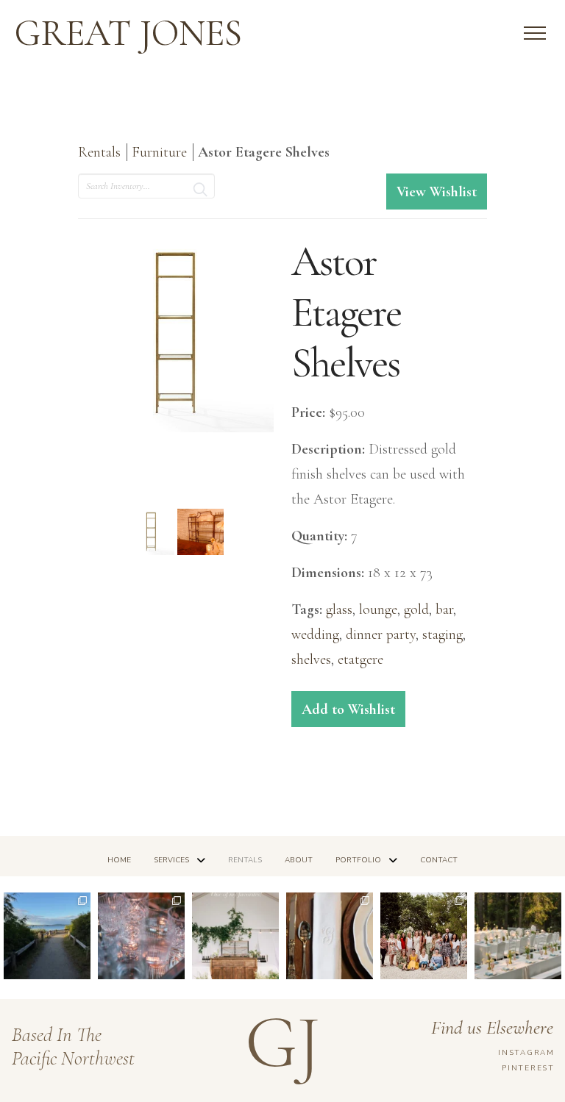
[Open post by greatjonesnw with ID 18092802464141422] (141, 935)
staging (442, 634)
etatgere (360, 659)
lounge (378, 609)
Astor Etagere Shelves (264, 152)
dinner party (381, 634)
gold (416, 609)
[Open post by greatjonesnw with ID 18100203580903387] (47, 935)
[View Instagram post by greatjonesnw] (81, 971)
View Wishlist (437, 192)
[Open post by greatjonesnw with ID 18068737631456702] (329, 935)
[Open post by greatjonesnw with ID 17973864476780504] (518, 935)
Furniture (161, 152)
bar (444, 609)
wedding (315, 634)
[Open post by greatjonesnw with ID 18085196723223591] (235, 935)
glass (339, 609)
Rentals (99, 152)
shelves (311, 659)
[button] (534, 33)
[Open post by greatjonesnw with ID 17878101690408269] (423, 935)
